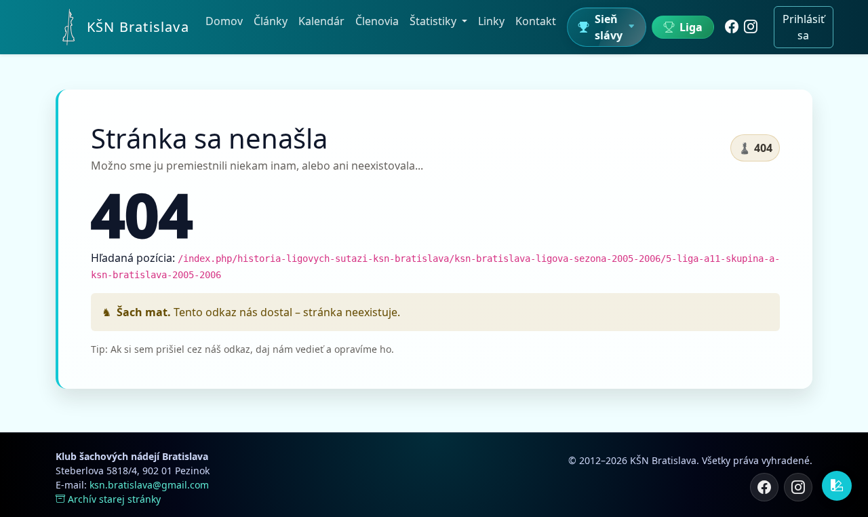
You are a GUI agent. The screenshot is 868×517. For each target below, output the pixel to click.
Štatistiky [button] (434, 21)
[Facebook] (731, 27)
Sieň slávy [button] (609, 27)
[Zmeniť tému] (837, 486)
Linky (491, 21)
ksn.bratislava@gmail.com (149, 484)
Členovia (377, 21)
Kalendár (321, 21)
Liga (691, 27)
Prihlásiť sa (804, 27)
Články (271, 21)
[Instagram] (750, 27)
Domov (224, 21)
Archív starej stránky (114, 499)
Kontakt (535, 21)
